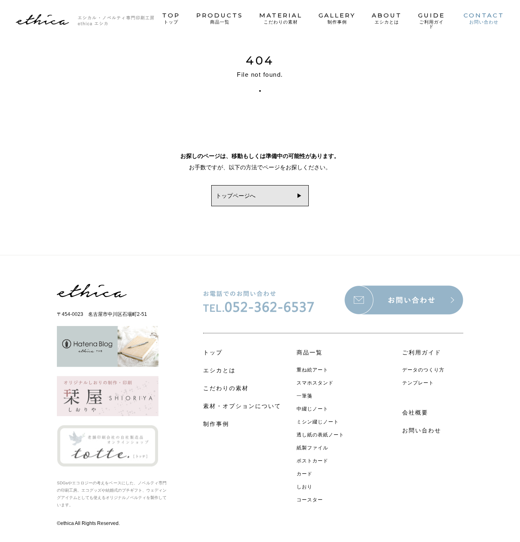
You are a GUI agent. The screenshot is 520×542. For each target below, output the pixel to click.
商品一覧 (310, 352)
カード (304, 473)
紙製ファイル (312, 447)
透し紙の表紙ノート (320, 434)
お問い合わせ (421, 430)
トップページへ (236, 195)
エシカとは (219, 370)
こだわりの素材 (226, 388)
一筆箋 (304, 395)
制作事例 (216, 424)
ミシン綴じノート (318, 421)
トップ (213, 352)
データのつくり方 (423, 369)
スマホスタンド (315, 382)
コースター (310, 499)
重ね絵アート (312, 369)
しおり (304, 486)
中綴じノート (312, 408)
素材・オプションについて (242, 406)
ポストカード (312, 460)
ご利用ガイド (421, 352)
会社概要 (415, 412)
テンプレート (418, 382)
